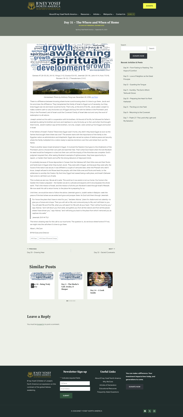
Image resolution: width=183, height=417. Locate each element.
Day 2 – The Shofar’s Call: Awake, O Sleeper (70, 286)
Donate (149, 6)
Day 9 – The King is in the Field (135, 107)
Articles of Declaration (108, 385)
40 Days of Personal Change (48, 238)
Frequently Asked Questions (108, 392)
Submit (66, 396)
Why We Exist (108, 381)
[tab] (67, 300)
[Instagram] (154, 411)
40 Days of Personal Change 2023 (91, 25)
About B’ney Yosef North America (108, 378)
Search (123, 45)
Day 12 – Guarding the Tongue (134, 84)
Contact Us (120, 14)
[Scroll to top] (178, 412)
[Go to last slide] (32, 285)
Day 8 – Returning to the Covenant (136, 112)
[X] (149, 411)
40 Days (34, 238)
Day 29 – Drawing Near (35, 250)
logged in (40, 324)
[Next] (109, 285)
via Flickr (94, 97)
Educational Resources (108, 388)
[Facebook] (145, 411)
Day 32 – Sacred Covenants (104, 250)
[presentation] (42, 276)
